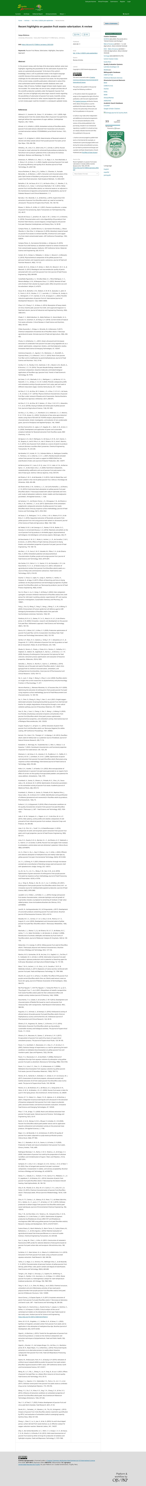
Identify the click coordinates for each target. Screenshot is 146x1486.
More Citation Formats (81, 174)
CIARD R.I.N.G (108, 86)
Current (18, 14)
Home (20, 20)
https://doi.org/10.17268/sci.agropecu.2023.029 (37, 44)
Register (122, 1)
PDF (86, 34)
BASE (105, 83)
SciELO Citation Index (111, 59)
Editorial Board (38, 14)
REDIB (106, 70)
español (106, 172)
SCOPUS (106, 39)
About (62, 14)
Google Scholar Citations (112, 109)
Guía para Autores (90, 1)
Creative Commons (81, 101)
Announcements (51, 14)
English (106, 169)
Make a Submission (111, 23)
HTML (78, 34)
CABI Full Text (108, 75)
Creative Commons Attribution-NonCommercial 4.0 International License (85, 79)
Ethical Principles (103, 1)
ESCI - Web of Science (111, 49)
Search (126, 14)
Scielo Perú (107, 62)
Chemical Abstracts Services (113, 78)
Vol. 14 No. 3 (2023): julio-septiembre (42, 20)
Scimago (106, 56)
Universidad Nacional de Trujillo (29, 1464)
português (107, 175)
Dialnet (106, 89)
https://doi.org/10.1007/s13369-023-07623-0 (32, 1317)
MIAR (105, 95)
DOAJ (105, 92)
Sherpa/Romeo (109, 98)
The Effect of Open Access (89, 152)
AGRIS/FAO (107, 101)
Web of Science (109, 44)
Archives (26, 14)
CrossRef (107, 106)
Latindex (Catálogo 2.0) (111, 67)
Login (129, 1)
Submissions (114, 1)
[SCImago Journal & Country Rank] (115, 113)
